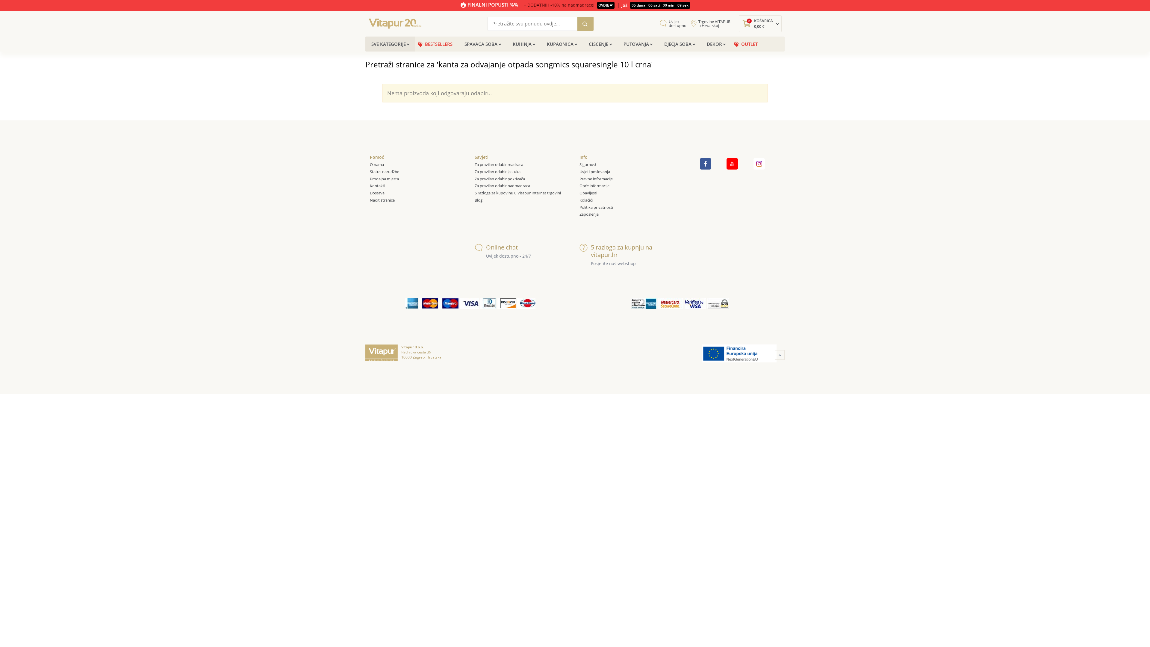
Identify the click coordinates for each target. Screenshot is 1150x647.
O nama (377, 164)
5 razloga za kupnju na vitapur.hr (621, 251)
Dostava (377, 193)
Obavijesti (588, 193)
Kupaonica (560, 44)
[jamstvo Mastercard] (670, 303)
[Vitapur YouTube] (732, 164)
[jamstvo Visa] (695, 303)
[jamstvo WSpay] (718, 303)
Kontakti (377, 185)
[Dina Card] (526, 303)
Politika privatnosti (596, 207)
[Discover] (506, 303)
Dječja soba (677, 44)
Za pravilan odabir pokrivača (500, 179)
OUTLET (749, 44)
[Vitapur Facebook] (705, 164)
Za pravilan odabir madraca (499, 164)
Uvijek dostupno (677, 24)
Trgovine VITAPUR (714, 24)
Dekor (714, 44)
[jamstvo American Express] (643, 303)
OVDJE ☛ (605, 5)
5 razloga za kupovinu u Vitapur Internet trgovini (518, 193)
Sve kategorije (388, 44)
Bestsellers (439, 44)
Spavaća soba (480, 44)
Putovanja (636, 44)
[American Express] (411, 303)
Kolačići (586, 200)
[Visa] (469, 303)
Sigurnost (588, 164)
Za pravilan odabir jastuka (497, 171)
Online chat (502, 247)
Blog (478, 200)
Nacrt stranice (382, 200)
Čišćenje (598, 44)
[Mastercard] (428, 303)
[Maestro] (449, 303)
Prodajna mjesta (384, 179)
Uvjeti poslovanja (594, 171)
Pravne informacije (596, 179)
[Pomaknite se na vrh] (780, 355)
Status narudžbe (384, 171)
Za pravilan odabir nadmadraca (502, 185)
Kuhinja (522, 44)
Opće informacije (594, 185)
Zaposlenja (589, 214)
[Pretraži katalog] (585, 24)
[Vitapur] (396, 23)
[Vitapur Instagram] (759, 164)
